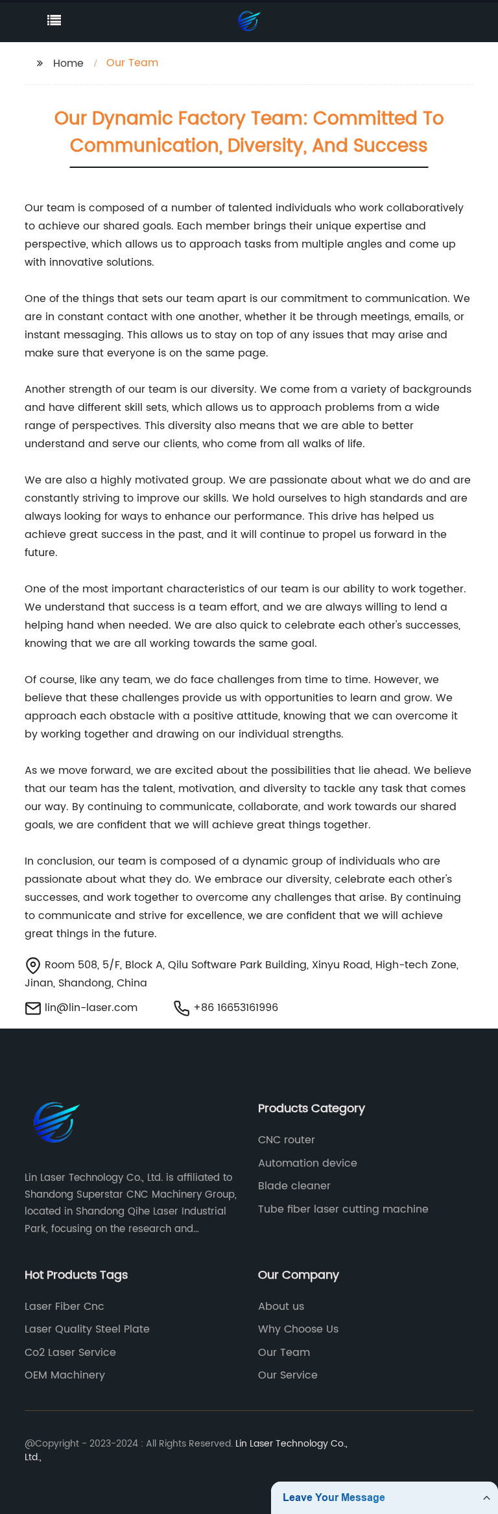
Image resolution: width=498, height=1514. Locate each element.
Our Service (288, 1375)
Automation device (307, 1163)
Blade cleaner (294, 1186)
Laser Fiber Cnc (64, 1306)
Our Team (284, 1352)
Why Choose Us (298, 1329)
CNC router (286, 1140)
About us (281, 1306)
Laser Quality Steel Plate (87, 1329)
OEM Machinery (65, 1375)
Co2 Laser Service (70, 1352)
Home (68, 63)
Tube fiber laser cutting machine (343, 1209)
